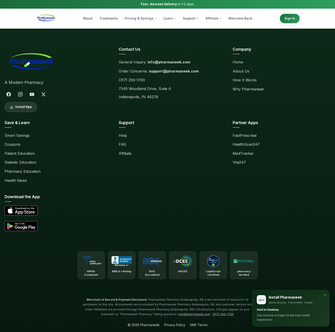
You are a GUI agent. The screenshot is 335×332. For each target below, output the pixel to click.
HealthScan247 (246, 144)
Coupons (12, 144)
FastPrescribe (245, 135)
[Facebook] (9, 94)
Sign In (289, 18)
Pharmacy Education (23, 171)
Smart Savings (17, 135)
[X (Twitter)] (43, 94)
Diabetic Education (20, 162)
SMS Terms (199, 325)
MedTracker (243, 153)
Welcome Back (240, 18)
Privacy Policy (174, 325)
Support (189, 18)
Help (123, 135)
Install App (23, 107)
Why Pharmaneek (248, 89)
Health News (16, 180)
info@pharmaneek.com (169, 62)
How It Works (245, 80)
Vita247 (239, 162)
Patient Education (20, 153)
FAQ (122, 144)
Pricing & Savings (139, 18)
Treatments (108, 18)
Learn (168, 18)
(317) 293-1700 (132, 80)
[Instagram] (20, 94)
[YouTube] (32, 94)
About (88, 18)
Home (238, 62)
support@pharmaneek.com (174, 71)
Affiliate (212, 18)
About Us (241, 71)
